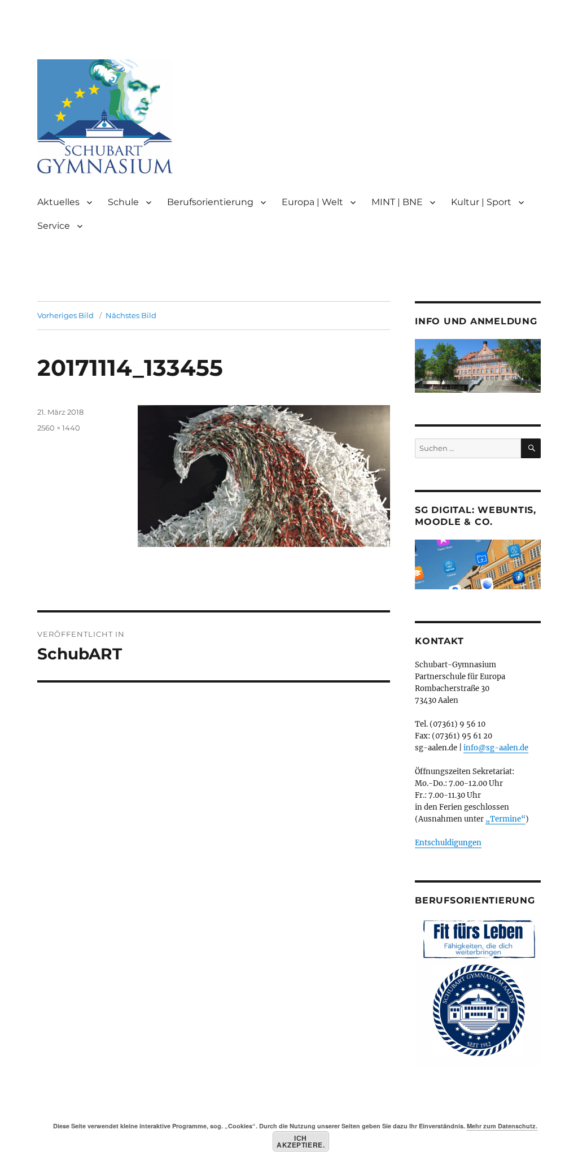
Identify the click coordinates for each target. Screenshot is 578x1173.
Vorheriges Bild (65, 315)
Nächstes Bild (131, 315)
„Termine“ (505, 819)
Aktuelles (58, 202)
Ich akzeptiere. (301, 1141)
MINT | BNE (397, 202)
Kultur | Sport (481, 202)
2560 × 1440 (58, 427)
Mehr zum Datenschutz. (502, 1126)
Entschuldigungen (448, 843)
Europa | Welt (312, 202)
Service (53, 225)
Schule (123, 202)
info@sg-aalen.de (495, 748)
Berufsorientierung (210, 202)
